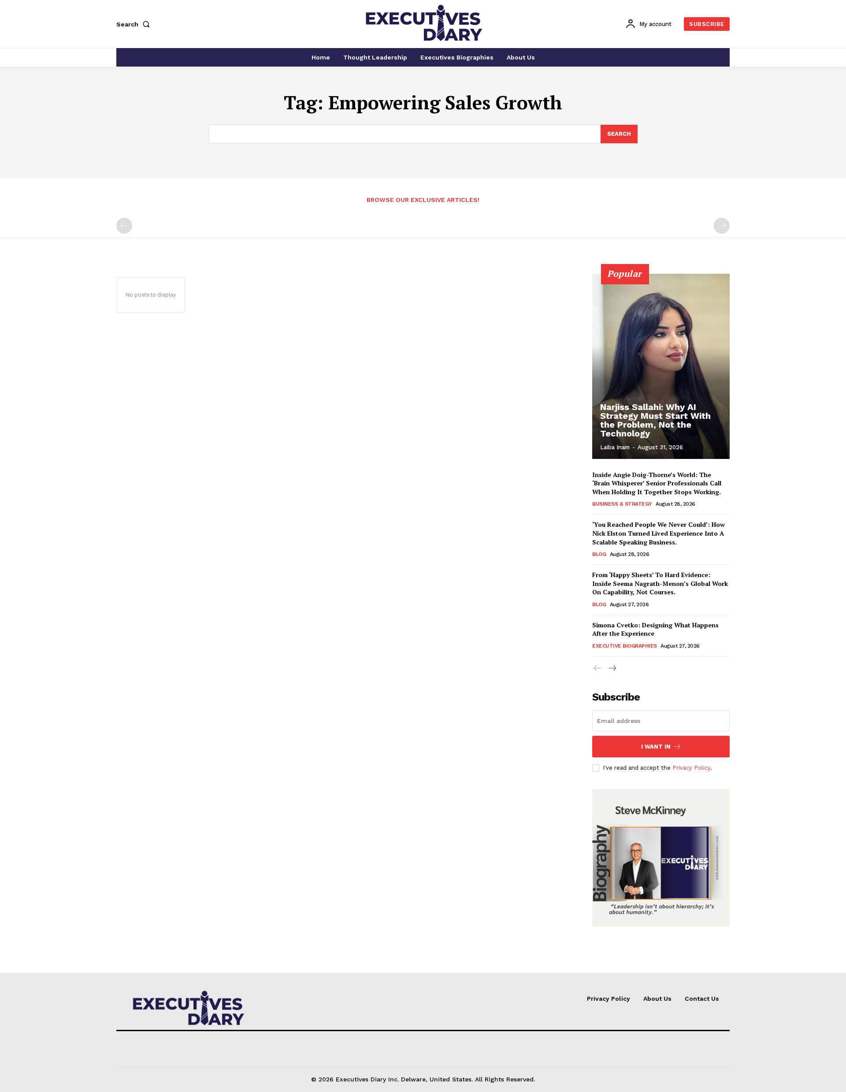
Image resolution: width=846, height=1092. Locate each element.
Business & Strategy (622, 504)
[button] (134, 24)
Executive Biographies (624, 646)
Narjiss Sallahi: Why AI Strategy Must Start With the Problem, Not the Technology (655, 420)
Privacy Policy (691, 767)
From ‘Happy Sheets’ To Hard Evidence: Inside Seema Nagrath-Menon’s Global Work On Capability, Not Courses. (660, 583)
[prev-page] (124, 226)
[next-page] (611, 668)
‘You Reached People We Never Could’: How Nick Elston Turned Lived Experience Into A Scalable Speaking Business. (658, 533)
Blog (599, 554)
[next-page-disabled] (722, 226)
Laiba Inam (615, 447)
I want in (656, 746)
